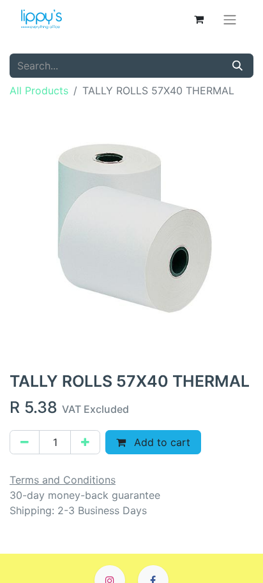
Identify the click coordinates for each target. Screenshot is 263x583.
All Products (39, 90)
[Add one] (85, 442)
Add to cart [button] (160, 442)
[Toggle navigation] (229, 19)
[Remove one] (25, 442)
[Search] (237, 66)
